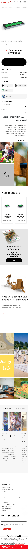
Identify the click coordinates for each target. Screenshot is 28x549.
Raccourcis (6, 484)
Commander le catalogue (6, 547)
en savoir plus (6, 44)
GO (14, 260)
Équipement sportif (6, 508)
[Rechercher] (14, 2)
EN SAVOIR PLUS (20, 140)
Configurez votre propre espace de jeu (11, 497)
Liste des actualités (20, 408)
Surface (4, 510)
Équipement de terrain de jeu (9, 504)
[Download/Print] (24, 105)
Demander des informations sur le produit (14, 62)
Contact (4, 491)
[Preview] (26, 104)
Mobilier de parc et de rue (8, 506)
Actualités (4, 493)
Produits (5, 502)
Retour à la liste (6, 50)
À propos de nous (6, 487)
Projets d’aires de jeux (7, 489)
